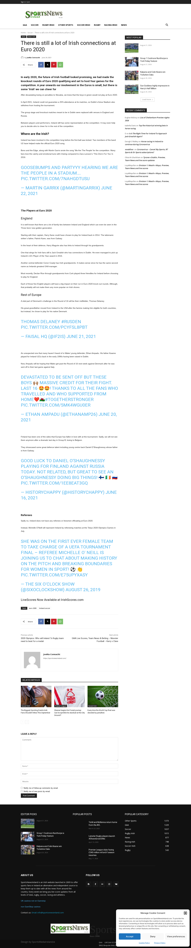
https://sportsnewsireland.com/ (54, 658)
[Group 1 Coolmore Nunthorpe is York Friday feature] (131, 62)
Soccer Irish (83, 25)
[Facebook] (41, 65)
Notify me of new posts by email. (37, 791)
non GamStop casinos (30, 907)
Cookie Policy (144, 943)
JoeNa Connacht (33, 57)
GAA (25, 25)
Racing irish (110, 25)
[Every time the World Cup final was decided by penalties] (103, 696)
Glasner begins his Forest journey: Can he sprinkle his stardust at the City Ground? (69, 712)
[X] (47, 65)
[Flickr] (102, 884)
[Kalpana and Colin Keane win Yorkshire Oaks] (131, 75)
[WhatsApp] (60, 65)
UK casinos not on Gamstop (33, 901)
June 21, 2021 (81, 336)
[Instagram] (109, 884)
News (124, 25)
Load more (146, 99)
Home (23, 32)
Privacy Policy (159, 943)
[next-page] (27, 722)
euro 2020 (32, 608)
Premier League (60, 706)
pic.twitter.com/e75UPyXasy (54, 574)
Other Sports (65, 25)
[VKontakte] (116, 884)
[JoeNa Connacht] (22, 57)
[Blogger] (88, 884)
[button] (185, 913)
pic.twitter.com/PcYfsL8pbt (54, 327)
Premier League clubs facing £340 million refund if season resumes (101, 852)
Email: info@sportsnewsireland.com (48, 912)
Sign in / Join (25, 2)
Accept (129, 936)
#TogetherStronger (69, 399)
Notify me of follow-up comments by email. (41, 788)
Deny (152, 936)
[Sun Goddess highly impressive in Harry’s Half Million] (131, 89)
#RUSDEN (71, 321)
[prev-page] (22, 722)
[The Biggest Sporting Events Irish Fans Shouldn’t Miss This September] (36, 696)
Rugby (97, 25)
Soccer (34, 25)
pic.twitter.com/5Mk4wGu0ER (55, 405)
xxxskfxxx (129, 149)
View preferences (176, 936)
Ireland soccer (44, 608)
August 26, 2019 (83, 589)
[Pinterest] (54, 65)
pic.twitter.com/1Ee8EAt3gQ (54, 483)
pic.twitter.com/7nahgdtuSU (55, 178)
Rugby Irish (48, 25)
